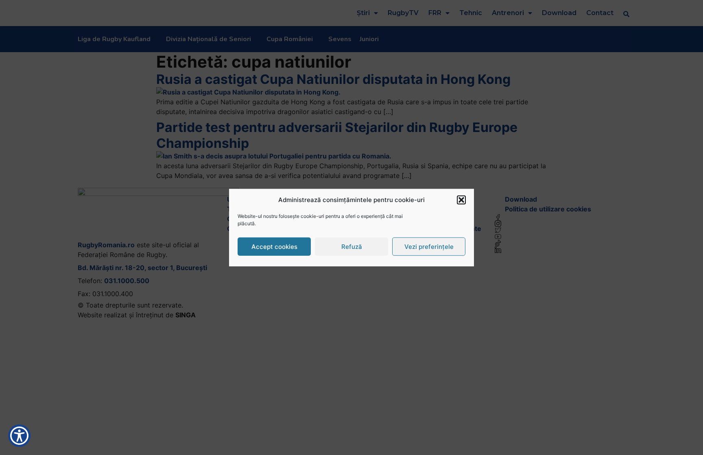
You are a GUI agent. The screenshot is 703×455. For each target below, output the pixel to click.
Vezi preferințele (429, 246)
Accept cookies (274, 246)
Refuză (351, 246)
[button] (461, 200)
